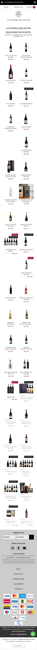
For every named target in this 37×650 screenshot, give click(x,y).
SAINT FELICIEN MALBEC (26, 273)
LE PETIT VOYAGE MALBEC (11, 56)
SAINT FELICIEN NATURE (10, 225)
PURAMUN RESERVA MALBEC (11, 127)
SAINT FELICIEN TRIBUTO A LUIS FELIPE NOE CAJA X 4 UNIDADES (26, 522)
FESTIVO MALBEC (26, 80)
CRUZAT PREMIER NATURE (11, 447)
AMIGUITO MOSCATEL (11, 323)
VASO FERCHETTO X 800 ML (26, 497)
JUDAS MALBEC (11, 298)
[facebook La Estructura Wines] (18, 548)
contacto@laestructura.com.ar (23, 557)
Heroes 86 (11, 397)
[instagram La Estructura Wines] (12, 548)
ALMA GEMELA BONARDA (11, 422)
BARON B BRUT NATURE (26, 175)
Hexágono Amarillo (26, 472)
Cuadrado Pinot (11, 471)
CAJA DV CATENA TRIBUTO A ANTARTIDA (10, 522)
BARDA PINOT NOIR (26, 249)
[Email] (24, 548)
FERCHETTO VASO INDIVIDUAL (26, 200)
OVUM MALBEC (11, 80)
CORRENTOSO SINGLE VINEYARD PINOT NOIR (11, 348)
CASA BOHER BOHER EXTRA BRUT (26, 422)
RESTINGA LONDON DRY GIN (10, 373)
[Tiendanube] (18, 634)
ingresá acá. (31, 629)
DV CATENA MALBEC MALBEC (26, 56)
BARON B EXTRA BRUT (26, 225)
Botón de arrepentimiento (18, 631)
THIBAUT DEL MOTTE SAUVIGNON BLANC (26, 323)
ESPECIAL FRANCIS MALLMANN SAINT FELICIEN (26, 398)
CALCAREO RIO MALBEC (26, 151)
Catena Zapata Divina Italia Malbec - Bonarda (26, 447)
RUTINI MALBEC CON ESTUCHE (10, 175)
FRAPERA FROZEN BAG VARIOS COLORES (11, 200)
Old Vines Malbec (26, 103)
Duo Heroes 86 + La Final (26, 373)
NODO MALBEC (26, 127)
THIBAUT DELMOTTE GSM (26, 348)
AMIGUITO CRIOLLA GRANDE (26, 298)
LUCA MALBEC (10, 103)
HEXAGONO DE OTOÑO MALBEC (10, 497)
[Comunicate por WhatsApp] (33, 634)
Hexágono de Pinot (11, 250)
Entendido (19, 646)
